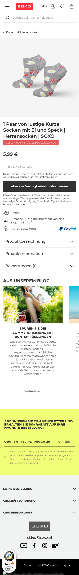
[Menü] (8, 6)
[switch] (9, 569)
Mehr (16, 212)
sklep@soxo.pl (39, 537)
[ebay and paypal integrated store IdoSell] (33, 573)
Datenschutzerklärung (49, 173)
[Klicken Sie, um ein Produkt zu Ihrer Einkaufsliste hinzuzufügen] (77, 40)
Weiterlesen (33, 391)
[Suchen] (8, 17)
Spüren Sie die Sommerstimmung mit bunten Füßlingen (33, 332)
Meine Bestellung (17, 488)
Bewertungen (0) (21, 266)
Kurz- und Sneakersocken (22, 32)
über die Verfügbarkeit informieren (39, 186)
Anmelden (65, 441)
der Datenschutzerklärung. (23, 463)
